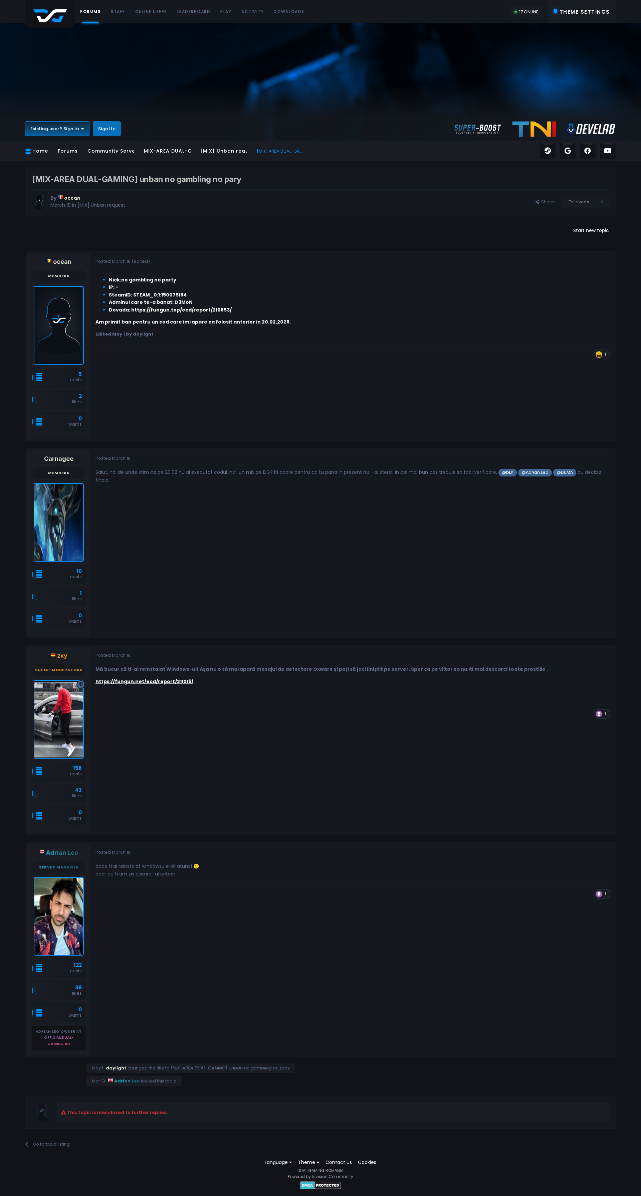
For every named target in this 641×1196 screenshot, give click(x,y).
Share (546, 202)
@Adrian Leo (535, 472)
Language (277, 1162)
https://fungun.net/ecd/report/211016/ (144, 681)
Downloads (289, 11)
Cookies (367, 1162)
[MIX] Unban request (101, 205)
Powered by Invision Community (320, 1176)
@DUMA (565, 472)
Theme (307, 1162)
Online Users (151, 11)
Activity (252, 11)
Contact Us (339, 1162)
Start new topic (591, 230)
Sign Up (107, 129)
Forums (90, 11)
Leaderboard (194, 11)
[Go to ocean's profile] (39, 202)
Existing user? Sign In (55, 129)
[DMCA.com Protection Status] (320, 1185)
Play (225, 11)
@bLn (507, 472)
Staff (118, 11)
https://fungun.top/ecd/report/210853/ (181, 310)
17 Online (529, 12)
